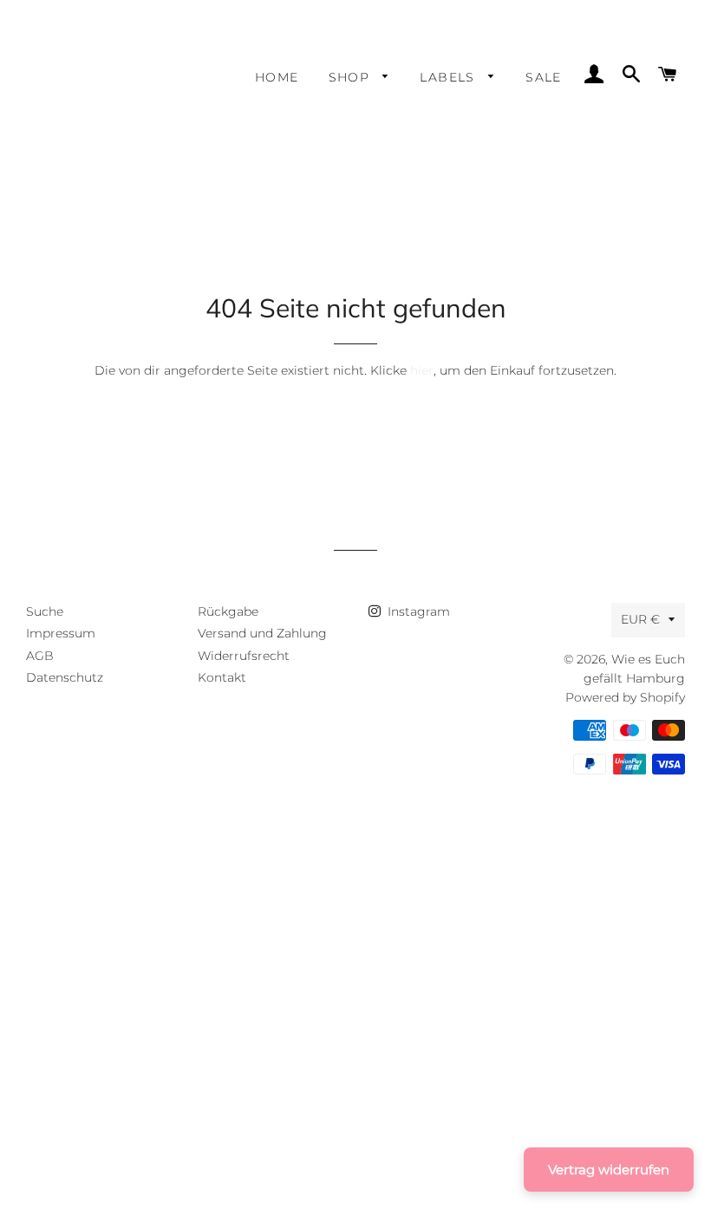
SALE (543, 77)
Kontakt (222, 677)
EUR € (640, 619)
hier (422, 370)
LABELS (449, 77)
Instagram (417, 611)
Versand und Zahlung (262, 633)
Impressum (60, 633)
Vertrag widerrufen (608, 1169)
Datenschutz (64, 677)
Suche (44, 611)
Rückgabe (228, 611)
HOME (277, 77)
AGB (40, 655)
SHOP (352, 77)
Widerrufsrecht (244, 655)
